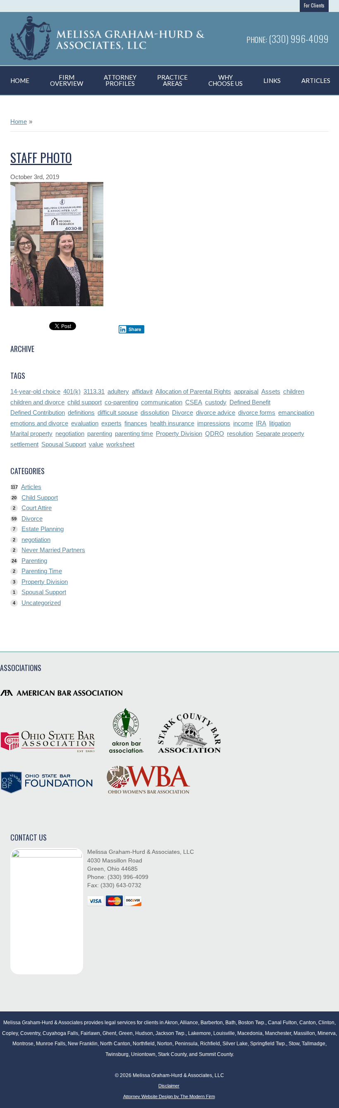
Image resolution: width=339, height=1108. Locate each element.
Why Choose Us (225, 80)
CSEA (193, 402)
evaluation (84, 423)
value (96, 444)
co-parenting (121, 402)
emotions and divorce (39, 423)
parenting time (134, 433)
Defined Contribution (37, 412)
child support (84, 402)
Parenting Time (41, 570)
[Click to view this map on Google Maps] (47, 911)
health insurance (172, 423)
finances (135, 423)
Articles (31, 486)
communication (161, 402)
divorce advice (215, 412)
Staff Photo (41, 157)
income (243, 423)
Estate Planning (42, 528)
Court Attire (36, 507)
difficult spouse (118, 412)
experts (111, 423)
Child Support (39, 497)
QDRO (214, 433)
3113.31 (94, 391)
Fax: (93, 885)
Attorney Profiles (120, 80)
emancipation (296, 412)
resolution (240, 433)
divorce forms (256, 412)
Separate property (280, 433)
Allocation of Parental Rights (193, 391)
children (293, 391)
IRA (261, 423)
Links (272, 80)
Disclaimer (168, 1085)
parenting (99, 433)
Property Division (179, 433)
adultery (118, 391)
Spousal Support (63, 444)
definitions (81, 412)
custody (216, 402)
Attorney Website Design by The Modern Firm (169, 1096)
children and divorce (37, 402)
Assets (270, 391)
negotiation (69, 433)
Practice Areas (172, 80)
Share (135, 329)
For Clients (314, 5)
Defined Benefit (249, 402)
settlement (24, 444)
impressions (213, 423)
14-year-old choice (35, 391)
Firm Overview (66, 80)
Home (19, 80)
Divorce (182, 412)
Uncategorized (41, 602)
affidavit (142, 391)
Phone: (257, 39)
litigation (280, 423)
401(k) (72, 391)
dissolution (155, 412)
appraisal (246, 391)
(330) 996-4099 (299, 38)
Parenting (34, 560)
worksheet (120, 444)
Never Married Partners (53, 549)
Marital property (31, 433)
